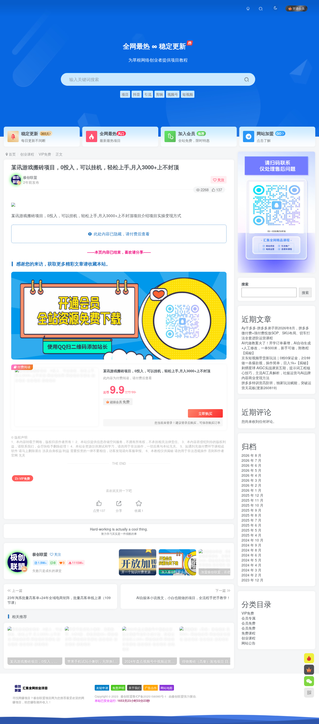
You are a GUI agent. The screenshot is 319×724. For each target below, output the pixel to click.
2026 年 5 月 (251, 470)
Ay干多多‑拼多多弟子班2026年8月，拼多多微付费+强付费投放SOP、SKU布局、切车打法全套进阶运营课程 (275, 332)
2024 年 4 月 (251, 564)
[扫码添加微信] (309, 681)
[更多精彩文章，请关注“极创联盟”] (119, 315)
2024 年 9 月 (251, 545)
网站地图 (166, 688)
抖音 (136, 94)
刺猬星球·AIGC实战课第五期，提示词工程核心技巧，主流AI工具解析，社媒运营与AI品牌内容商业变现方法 (276, 372)
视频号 (172, 94)
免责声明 (118, 688)
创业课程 (27, 154)
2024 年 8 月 (251, 549)
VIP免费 (45, 154)
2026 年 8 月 (251, 455)
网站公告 (248, 642)
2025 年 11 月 (252, 500)
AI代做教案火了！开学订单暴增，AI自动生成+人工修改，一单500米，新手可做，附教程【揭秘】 (276, 347)
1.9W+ (42, 562)
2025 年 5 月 (251, 530)
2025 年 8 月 (251, 515)
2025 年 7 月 (251, 520)
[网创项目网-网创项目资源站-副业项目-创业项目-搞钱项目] (30, 688)
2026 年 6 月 (251, 465)
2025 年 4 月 (251, 535)
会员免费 (248, 623)
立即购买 (205, 413)
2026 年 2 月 (251, 485)
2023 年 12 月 (252, 579)
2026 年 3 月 (251, 480)
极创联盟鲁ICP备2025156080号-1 (143, 696)
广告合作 (151, 688)
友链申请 (102, 688)
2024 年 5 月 (251, 559)
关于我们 (135, 688)
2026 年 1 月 (251, 490)
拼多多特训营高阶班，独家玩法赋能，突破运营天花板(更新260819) (276, 385)
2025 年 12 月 (252, 495)
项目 (125, 94)
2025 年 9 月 (251, 510)
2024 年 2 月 (251, 574)
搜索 (244, 283)
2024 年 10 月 (252, 540)
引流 (148, 94)
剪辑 (159, 94)
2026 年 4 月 (251, 475)
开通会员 (299, 8)
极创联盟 (30, 177)
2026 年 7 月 (251, 460)
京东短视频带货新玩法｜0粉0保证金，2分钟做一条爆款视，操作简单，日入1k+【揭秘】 (275, 360)
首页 (12, 154)
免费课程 (248, 633)
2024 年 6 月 (251, 554)
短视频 (187, 94)
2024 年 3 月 (251, 569)
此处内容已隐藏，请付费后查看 (121, 234)
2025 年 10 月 (252, 505)
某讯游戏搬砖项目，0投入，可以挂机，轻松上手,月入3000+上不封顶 (95, 167)
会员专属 (248, 618)
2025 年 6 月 (251, 525)
